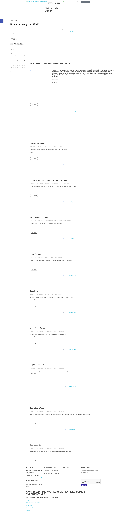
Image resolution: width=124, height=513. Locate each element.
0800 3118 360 (54, 3)
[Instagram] (74, 472)
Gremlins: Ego (36, 445)
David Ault (41, 67)
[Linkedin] (64, 476)
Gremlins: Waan (37, 408)
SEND (52, 67)
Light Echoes (35, 254)
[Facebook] (64, 472)
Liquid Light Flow (37, 365)
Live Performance (54, 183)
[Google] (67, 476)
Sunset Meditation (38, 143)
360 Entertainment (48, 146)
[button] (1, 21)
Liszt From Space (37, 328)
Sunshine (34, 291)
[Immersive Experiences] (39, 4)
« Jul (11, 71)
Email (82, 475)
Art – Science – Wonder (40, 217)
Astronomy (47, 67)
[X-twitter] (67, 472)
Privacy (27, 500)
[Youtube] (71, 472)
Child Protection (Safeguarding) (33, 502)
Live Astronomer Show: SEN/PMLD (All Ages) (49, 180)
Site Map (28, 510)
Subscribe (84, 485)
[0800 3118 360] (46, 3)
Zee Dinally (40, 146)
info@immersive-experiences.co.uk (34, 477)
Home (12, 20)
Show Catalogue (57, 67)
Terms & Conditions (30, 507)
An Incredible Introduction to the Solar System (50, 64)
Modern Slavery (29, 505)
